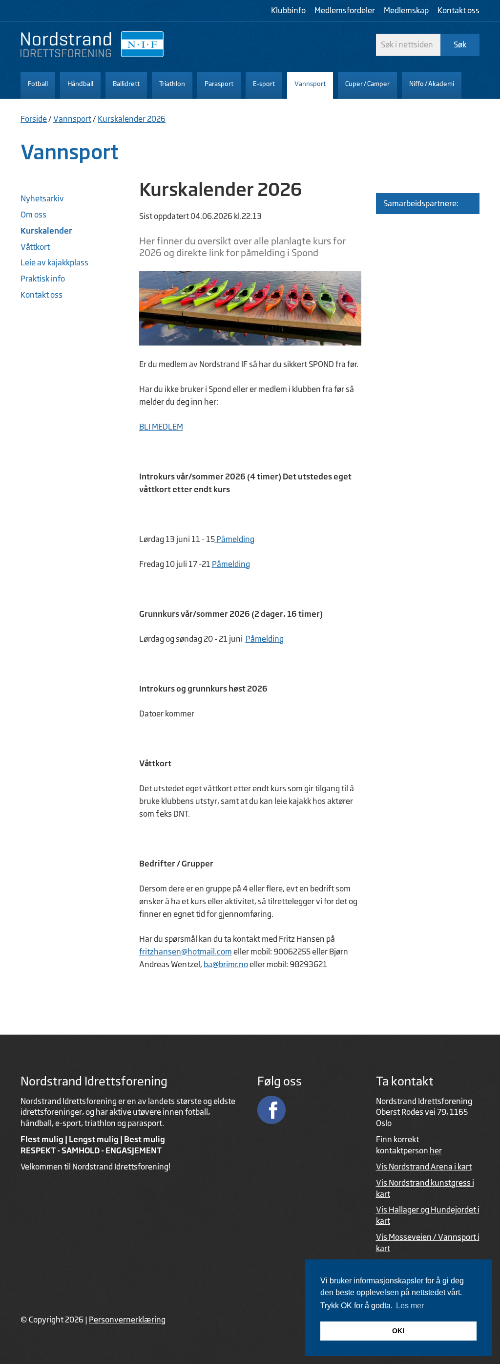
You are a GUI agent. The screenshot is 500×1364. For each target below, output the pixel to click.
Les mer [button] (410, 1305)
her (436, 1150)
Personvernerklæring (127, 1319)
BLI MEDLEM (161, 427)
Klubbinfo (288, 10)
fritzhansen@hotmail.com (185, 951)
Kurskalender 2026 (132, 119)
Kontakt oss (458, 10)
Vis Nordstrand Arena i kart (424, 1166)
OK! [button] (398, 1331)
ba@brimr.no (226, 964)
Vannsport (72, 119)
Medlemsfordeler (344, 10)
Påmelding (235, 539)
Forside (34, 119)
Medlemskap (406, 10)
